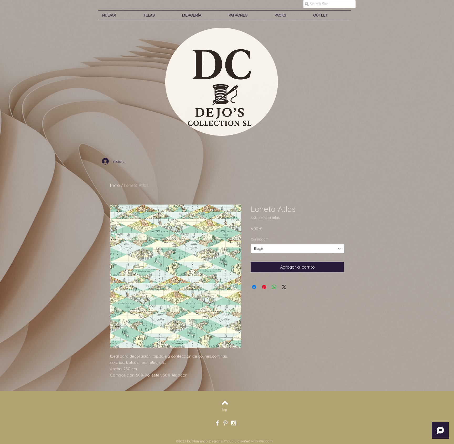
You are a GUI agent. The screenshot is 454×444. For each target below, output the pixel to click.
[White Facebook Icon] (217, 423)
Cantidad (259, 239)
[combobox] (297, 248)
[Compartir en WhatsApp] (274, 287)
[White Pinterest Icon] (225, 423)
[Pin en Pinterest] (264, 287)
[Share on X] (284, 287)
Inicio (115, 185)
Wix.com (266, 441)
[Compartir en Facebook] (254, 287)
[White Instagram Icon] (233, 423)
